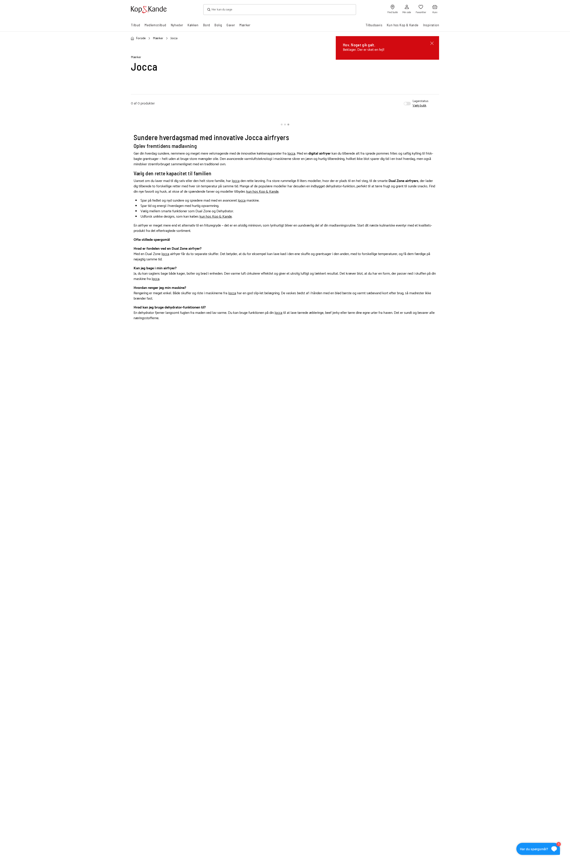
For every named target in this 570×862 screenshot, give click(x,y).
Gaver (230, 25)
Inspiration (431, 25)
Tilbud (135, 25)
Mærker (244, 25)
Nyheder (177, 25)
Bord (206, 25)
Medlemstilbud (155, 25)
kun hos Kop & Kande (262, 192)
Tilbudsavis (374, 25)
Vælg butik (419, 105)
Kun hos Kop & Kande (403, 25)
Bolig (218, 25)
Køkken (192, 25)
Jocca (291, 154)
